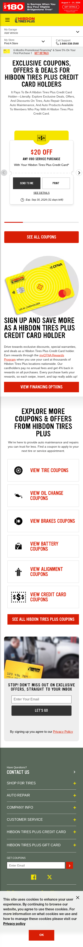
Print (56, 183)
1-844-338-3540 (69, 43)
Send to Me (26, 183)
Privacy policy (14, 924)
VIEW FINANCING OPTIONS (41, 387)
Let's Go (41, 710)
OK (41, 935)
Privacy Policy (63, 731)
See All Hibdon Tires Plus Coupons (43, 619)
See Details (41, 192)
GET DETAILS (41, 53)
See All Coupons (41, 237)
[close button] (78, 897)
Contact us (18, 772)
